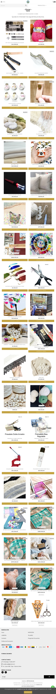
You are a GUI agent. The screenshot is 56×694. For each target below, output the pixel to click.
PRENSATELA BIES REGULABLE (41, 438)
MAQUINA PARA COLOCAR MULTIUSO (14, 468)
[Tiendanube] (28, 681)
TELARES (30, 635)
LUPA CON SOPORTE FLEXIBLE (15, 316)
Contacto (3, 638)
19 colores (14, 131)
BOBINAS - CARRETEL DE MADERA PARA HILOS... (15, 344)
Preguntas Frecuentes (34, 638)
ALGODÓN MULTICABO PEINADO (14, 134)
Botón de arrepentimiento (28, 686)
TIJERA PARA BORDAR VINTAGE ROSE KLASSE (41, 621)
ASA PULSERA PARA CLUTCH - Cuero (14, 73)
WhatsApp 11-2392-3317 (9, 662)
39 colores (41, 40)
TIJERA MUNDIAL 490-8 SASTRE (41, 347)
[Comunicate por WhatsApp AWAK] (53, 687)
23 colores (41, 375)
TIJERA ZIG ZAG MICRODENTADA (41, 286)
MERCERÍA (31, 632)
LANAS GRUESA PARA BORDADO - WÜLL (41, 164)
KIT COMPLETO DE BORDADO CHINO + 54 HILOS (41, 255)
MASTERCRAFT (41, 316)
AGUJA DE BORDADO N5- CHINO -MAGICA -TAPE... (41, 225)
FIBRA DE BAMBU (15, 621)
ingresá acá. (39, 684)
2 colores (15, 70)
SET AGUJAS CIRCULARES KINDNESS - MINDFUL (41, 529)
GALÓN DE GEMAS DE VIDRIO (41, 73)
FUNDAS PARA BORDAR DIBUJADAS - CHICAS (41, 194)
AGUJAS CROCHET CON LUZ (14, 194)
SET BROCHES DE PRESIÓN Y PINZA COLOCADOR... (14, 529)
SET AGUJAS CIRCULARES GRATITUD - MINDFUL (41, 590)
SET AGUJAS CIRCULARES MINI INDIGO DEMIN (41, 560)
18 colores (41, 405)
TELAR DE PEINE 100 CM (14, 255)
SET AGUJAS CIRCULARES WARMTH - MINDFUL (14, 560)
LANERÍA (3, 635)
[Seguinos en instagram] (2, 672)
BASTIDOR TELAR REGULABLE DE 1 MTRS (41, 499)
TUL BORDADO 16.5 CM (41, 134)
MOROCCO (14, 499)
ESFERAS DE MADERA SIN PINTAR (14, 408)
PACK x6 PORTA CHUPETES (15, 103)
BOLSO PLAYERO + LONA (14, 225)
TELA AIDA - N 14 (14, 164)
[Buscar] (25, 5)
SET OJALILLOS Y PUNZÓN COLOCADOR (15, 42)
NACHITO (41, 42)
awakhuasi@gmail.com (9, 664)
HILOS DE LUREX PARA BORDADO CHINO (14, 286)
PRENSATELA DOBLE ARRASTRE (14, 438)
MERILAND (41, 377)
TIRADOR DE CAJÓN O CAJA (41, 103)
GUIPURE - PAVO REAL (15, 377)
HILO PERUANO (14, 590)
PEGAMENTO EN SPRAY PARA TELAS (41, 468)
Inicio (2, 632)
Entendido (28, 692)
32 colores (14, 588)
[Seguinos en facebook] (6, 672)
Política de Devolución (7, 641)
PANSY (41, 408)
